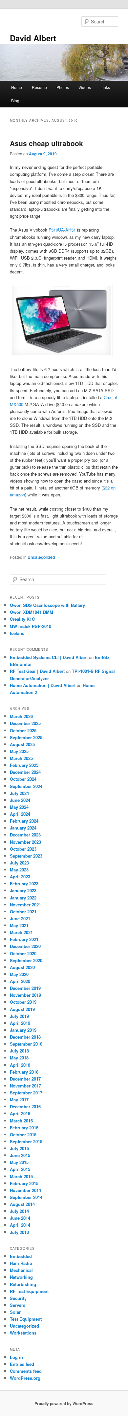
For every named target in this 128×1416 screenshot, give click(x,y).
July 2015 (19, 1148)
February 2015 (24, 1183)
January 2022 (23, 898)
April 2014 (20, 1225)
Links (105, 87)
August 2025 (22, 744)
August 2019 (22, 1009)
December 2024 (25, 772)
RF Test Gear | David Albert (37, 671)
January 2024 (23, 828)
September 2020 (26, 960)
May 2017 (19, 1099)
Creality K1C (22, 619)
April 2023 (20, 876)
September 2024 (26, 786)
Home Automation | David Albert (42, 685)
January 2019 (23, 1030)
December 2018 (25, 1037)
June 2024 (20, 800)
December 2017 (25, 1079)
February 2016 (24, 1127)
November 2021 (25, 904)
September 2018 (26, 1044)
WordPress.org (25, 1378)
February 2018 (24, 1072)
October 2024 (23, 779)
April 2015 (20, 1169)
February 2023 (24, 883)
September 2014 (26, 1197)
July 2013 (19, 1232)
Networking (21, 1277)
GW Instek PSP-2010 (30, 626)
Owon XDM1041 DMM (31, 612)
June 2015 (20, 1155)
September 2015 (26, 1141)
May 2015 (19, 1162)
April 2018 (20, 1065)
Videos (84, 87)
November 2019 (25, 995)
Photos (62, 87)
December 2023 (25, 835)
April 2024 (20, 814)
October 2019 (23, 1002)
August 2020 (22, 967)
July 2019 (19, 1016)
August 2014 (22, 1204)
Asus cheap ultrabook (46, 143)
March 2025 (21, 758)
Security (18, 1298)
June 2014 (20, 1218)
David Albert (33, 38)
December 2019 (25, 988)
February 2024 (24, 821)
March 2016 (21, 1120)
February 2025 (24, 765)
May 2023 (19, 869)
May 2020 (19, 974)
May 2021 (19, 925)
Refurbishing (23, 1284)
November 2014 (25, 1190)
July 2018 (19, 1051)
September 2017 (26, 1092)
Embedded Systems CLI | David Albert (49, 657)
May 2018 (19, 1057)
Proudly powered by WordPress (64, 1403)
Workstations (23, 1333)
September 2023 (26, 856)
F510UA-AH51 (62, 230)
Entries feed (22, 1364)
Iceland (17, 633)
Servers (17, 1305)
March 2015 (21, 1176)
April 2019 (20, 1023)
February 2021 (24, 939)
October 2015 (23, 1134)
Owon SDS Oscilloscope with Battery (47, 605)
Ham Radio (21, 1263)
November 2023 (25, 842)
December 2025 (25, 723)
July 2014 (19, 1211)
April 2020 (20, 981)
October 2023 (23, 849)
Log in (16, 1357)
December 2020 (25, 946)
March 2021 (21, 932)
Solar (15, 1312)
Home (16, 87)
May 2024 (19, 807)
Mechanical (21, 1270)
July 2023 (19, 863)
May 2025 (19, 751)
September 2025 (26, 737)
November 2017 (25, 1086)
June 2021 (20, 918)
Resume (39, 87)
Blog (15, 100)
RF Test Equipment (29, 1291)
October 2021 (23, 911)
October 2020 (23, 953)
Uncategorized (41, 557)
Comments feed (26, 1371)
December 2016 (25, 1106)
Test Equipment (26, 1319)
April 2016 (20, 1113)
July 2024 (19, 793)
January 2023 (23, 890)
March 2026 (21, 716)
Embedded (21, 1256)
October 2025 (23, 730)
